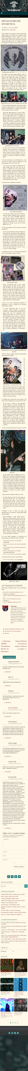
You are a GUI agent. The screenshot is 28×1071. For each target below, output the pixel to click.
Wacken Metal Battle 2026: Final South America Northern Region (13, 934)
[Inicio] (1, 16)
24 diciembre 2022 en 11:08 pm (15, 777)
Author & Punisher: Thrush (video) (10, 896)
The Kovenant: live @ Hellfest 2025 (10, 902)
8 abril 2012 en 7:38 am (13, 677)
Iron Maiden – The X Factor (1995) (17, 927)
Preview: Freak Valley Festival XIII (9, 894)
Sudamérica (13, 30)
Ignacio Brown (13, 706)
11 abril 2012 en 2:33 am (13, 691)
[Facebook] (8, 875)
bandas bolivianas (9, 629)
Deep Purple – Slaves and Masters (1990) (15, 937)
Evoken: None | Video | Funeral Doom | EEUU (13, 892)
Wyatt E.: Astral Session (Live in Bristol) (11, 912)
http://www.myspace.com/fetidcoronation (14, 547)
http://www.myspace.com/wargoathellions (14, 544)
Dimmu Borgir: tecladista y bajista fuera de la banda (21, 644)
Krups (5, 27)
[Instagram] (15, 875)
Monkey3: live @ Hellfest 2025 (9, 900)
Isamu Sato (10, 631)
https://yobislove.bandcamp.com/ (14, 592)
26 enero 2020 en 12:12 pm (14, 761)
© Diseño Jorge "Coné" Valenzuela (20, 72)
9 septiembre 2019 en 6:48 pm (15, 743)
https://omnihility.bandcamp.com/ (12, 602)
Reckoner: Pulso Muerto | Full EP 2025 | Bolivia (13, 910)
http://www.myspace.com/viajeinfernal (13, 559)
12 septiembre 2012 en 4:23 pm (15, 708)
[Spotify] (12, 875)
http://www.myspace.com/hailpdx (12, 550)
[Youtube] (19, 875)
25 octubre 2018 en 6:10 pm (15, 721)
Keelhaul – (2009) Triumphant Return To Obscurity (6, 645)
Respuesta (8, 669)
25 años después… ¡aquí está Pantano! (10, 908)
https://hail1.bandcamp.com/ (13, 599)
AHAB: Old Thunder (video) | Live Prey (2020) (13, 898)
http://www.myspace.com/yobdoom (12, 554)
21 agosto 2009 (13, 27)
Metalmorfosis (17, 631)
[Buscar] (26, 884)
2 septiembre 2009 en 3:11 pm (15, 661)
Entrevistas (5, 16)
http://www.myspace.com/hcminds (12, 540)
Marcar (7, 633)
